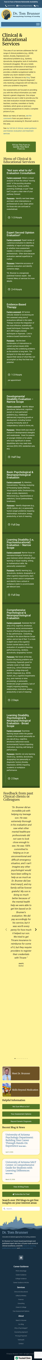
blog (28, 77)
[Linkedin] (21, 1257)
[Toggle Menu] (38, 24)
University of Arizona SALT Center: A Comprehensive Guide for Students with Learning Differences (21, 1166)
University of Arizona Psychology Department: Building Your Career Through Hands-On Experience (19, 1140)
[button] (6, 929)
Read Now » (23, 1146)
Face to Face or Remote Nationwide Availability (21, 2)
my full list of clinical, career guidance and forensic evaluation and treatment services (20, 131)
